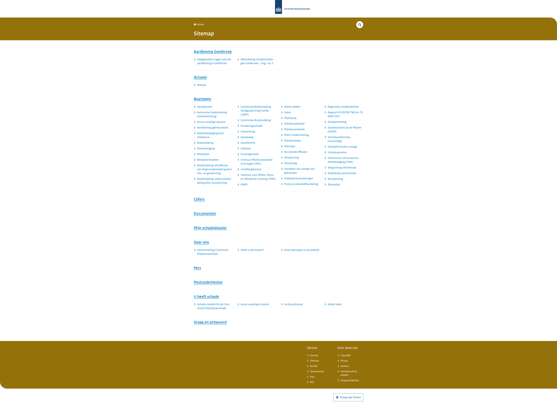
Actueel (200, 77)
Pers (197, 267)
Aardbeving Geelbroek (213, 51)
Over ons (201, 242)
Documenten (205, 213)
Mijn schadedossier (210, 227)
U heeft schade (206, 296)
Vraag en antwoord (210, 322)
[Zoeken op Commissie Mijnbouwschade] (359, 24)
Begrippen (202, 98)
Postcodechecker (208, 282)
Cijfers (199, 199)
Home (200, 24)
